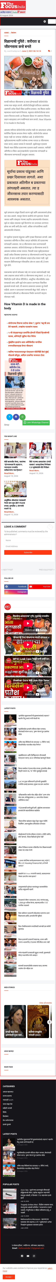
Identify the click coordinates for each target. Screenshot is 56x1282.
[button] (45, 21)
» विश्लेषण (12, 33)
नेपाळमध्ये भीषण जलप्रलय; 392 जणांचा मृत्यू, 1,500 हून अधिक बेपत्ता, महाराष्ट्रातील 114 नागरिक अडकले (33, 902)
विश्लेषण (5, 1116)
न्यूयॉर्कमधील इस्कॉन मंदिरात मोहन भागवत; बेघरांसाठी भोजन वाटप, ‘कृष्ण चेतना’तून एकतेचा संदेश (33, 731)
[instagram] (34, 1256)
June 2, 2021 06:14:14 (31, 51)
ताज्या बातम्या (7, 1096)
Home (6, 33)
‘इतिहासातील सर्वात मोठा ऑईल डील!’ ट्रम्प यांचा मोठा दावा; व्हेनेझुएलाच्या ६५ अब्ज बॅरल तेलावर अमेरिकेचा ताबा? (34, 797)
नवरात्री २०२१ (8, 1100)
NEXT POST (8, 570)
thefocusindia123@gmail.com (31, 1248)
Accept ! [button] (8, 1277)
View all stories (45, 1003)
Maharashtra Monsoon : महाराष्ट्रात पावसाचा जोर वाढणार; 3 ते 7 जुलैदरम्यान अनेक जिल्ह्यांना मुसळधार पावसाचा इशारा (36, 1222)
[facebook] (22, 1256)
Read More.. (9, 473)
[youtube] (28, 1256)
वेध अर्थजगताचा (8, 1120)
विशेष (4, 1112)
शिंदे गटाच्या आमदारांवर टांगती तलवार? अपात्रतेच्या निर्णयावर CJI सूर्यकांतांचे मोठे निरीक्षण (40, 464)
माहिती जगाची (7, 1108)
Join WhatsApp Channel (38, 422)
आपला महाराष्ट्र (8, 1092)
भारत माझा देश (7, 1104)
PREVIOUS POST (46, 570)
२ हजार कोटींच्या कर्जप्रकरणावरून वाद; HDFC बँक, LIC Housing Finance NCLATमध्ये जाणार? (34, 863)
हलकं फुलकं (7, 1124)
